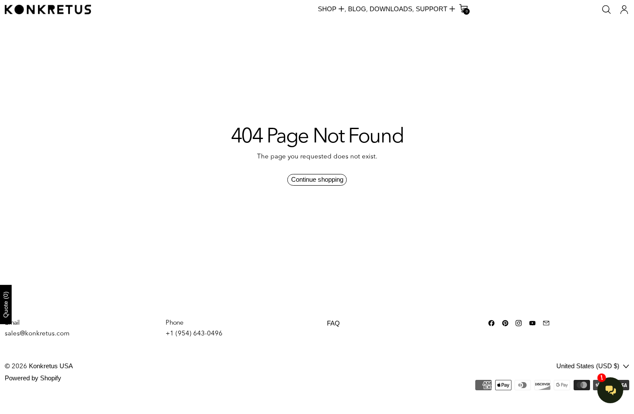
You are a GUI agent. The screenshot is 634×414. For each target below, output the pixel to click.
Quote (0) (5, 304)
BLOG (357, 9)
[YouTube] (532, 323)
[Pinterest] (505, 323)
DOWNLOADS (391, 9)
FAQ (333, 323)
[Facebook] (491, 323)
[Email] (546, 323)
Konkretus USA (51, 366)
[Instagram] (518, 323)
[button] (607, 10)
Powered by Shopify (33, 378)
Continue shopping (317, 179)
